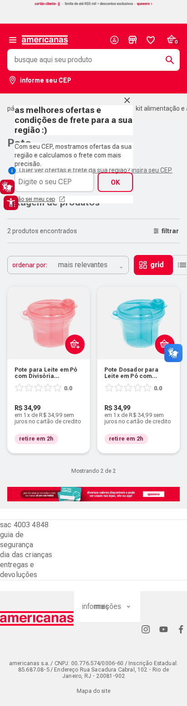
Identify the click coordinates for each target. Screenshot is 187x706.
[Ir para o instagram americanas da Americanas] (145, 629)
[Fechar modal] (127, 100)
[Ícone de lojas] (132, 40)
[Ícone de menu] (12, 39)
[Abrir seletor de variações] (73, 365)
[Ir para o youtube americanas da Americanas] (163, 629)
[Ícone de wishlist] (150, 40)
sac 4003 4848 (24, 524)
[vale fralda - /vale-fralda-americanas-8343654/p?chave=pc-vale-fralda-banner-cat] (93, 494)
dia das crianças (26, 554)
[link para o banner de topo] (93, 4)
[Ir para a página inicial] (37, 618)
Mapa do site (93, 691)
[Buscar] (166, 60)
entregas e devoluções (19, 569)
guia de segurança (16, 539)
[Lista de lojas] (132, 40)
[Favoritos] (150, 40)
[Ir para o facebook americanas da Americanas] (181, 629)
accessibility (11, 203)
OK (115, 182)
